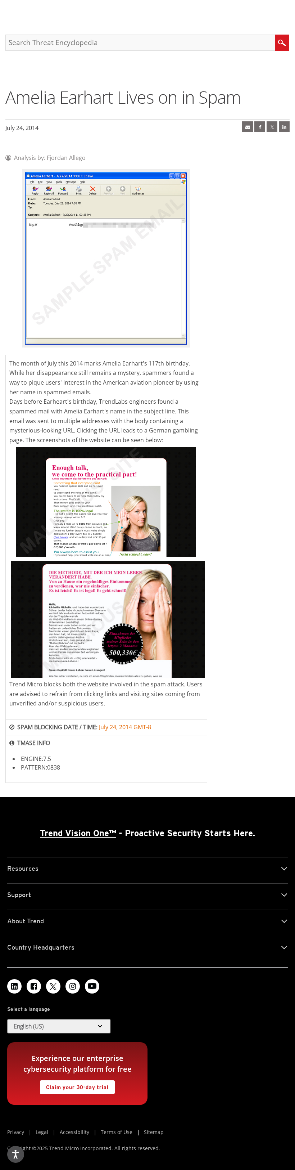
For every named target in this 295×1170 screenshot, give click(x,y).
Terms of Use (116, 1132)
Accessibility (74, 1132)
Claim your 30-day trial (74, 1085)
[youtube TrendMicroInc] (92, 986)
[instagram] (72, 986)
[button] (59, 1026)
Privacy (15, 1132)
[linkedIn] (284, 126)
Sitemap (154, 1132)
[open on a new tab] (53, 986)
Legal (42, 1132)
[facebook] (259, 126)
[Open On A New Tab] (272, 126)
